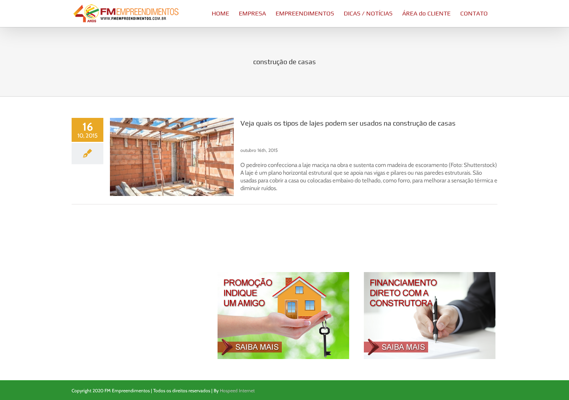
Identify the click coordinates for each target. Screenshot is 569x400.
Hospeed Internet (237, 390)
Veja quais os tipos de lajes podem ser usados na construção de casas (348, 123)
